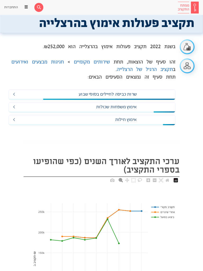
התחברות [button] (11, 7)
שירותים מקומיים (92, 62)
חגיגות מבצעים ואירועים (37, 62)
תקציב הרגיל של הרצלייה (145, 69)
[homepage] (188, 7)
